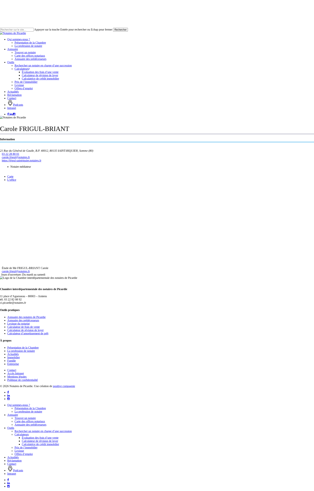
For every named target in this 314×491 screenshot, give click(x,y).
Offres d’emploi (24, 454)
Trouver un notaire (25, 418)
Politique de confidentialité (22, 379)
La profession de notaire (21, 350)
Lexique (19, 450)
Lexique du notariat (18, 323)
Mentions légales (17, 376)
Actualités (13, 354)
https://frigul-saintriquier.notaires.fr (21, 160)
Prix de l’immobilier (26, 447)
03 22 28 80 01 (10, 153)
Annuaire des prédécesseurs (23, 320)
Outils (10, 427)
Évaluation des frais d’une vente (40, 437)
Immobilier (13, 357)
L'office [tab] (11, 179)
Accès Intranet (15, 373)
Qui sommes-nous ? (18, 405)
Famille (11, 360)
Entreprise (13, 363)
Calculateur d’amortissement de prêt (27, 333)
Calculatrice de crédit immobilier (40, 444)
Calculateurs (22, 434)
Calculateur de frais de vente (23, 326)
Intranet (11, 473)
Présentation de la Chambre (23, 347)
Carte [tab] (10, 176)
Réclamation (14, 460)
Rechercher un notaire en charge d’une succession (43, 431)
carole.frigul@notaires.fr (16, 157)
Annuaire (12, 414)
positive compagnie (64, 386)
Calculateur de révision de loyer (25, 330)
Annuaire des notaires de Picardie (26, 317)
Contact (11, 370)
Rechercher (120, 29)
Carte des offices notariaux (30, 421)
